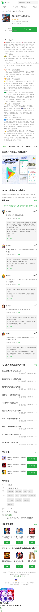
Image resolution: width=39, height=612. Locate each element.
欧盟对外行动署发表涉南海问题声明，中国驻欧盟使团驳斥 (12, 395)
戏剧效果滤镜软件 (7, 561)
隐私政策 (9, 515)
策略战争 (10, 491)
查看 (7, 542)
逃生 (17, 496)
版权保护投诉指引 (19, 576)
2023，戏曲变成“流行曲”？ (11, 419)
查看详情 (32, 459)
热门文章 (20, 146)
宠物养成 (18, 491)
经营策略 (10, 496)
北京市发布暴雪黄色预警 (10, 403)
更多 (35, 200)
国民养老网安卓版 (32, 537)
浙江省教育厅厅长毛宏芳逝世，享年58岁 (12, 379)
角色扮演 (18, 500)
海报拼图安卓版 (7, 537)
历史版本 (29, 146)
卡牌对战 (24, 496)
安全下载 (27, 29)
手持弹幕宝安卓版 (19, 537)
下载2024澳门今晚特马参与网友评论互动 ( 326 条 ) (19, 206)
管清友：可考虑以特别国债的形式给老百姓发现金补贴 (12, 426)
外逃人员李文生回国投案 (10, 442)
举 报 (1, 609)
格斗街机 (10, 500)
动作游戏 (26, 500)
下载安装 (25, 21)
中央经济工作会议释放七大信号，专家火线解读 (12, 371)
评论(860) (12, 146)
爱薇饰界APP (32, 561)
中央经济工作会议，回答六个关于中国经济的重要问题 (12, 411)
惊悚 (25, 491)
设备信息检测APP (19, 561)
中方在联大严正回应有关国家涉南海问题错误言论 (12, 387)
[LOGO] (5, 2)
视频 (35, 146)
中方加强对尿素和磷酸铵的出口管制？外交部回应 (12, 434)
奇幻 (30, 491)
